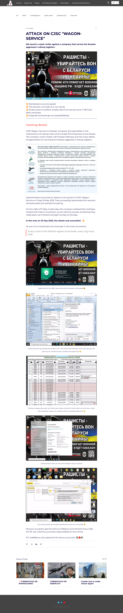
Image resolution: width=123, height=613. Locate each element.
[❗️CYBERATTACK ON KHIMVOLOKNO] (30, 570)
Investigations (35, 15)
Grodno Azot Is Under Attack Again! (91, 582)
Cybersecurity (61, 15)
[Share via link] (41, 544)
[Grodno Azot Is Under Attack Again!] (93, 570)
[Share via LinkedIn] (36, 544)
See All (104, 559)
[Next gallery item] (95, 75)
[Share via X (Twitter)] (31, 544)
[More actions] (96, 28)
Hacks (24, 15)
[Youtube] (64, 602)
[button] (9, 3)
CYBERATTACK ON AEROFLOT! (58, 582)
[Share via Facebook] (27, 544)
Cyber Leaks (48, 15)
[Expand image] (61, 75)
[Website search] (108, 3)
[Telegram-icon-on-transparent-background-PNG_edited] (58, 602)
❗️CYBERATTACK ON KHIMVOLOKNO (28, 582)
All (17, 15)
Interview (73, 15)
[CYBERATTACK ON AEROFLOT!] (61, 570)
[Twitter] (61, 602)
